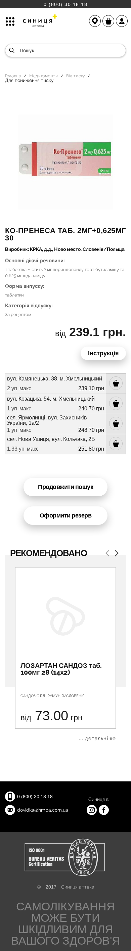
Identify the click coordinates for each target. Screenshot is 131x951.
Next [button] (115, 553)
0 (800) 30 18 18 (65, 4)
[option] (65, 654)
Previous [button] (108, 553)
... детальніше (97, 738)
